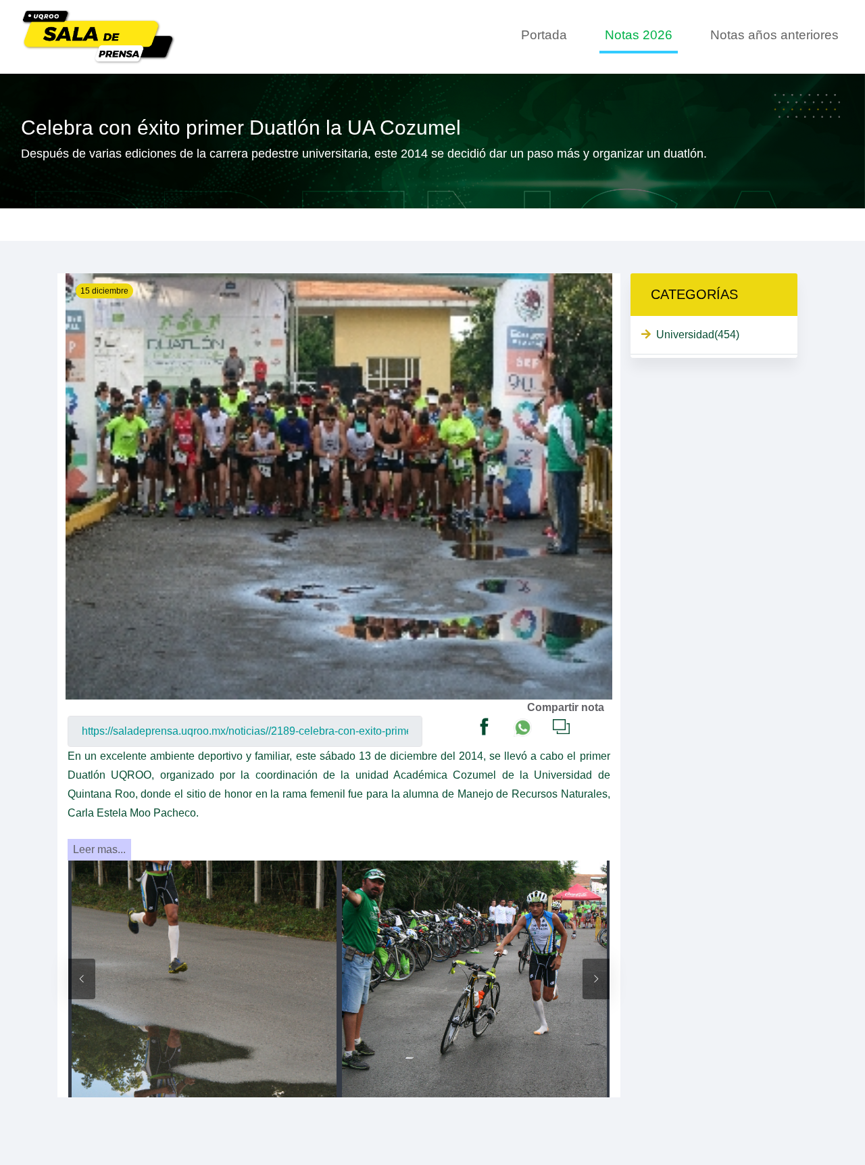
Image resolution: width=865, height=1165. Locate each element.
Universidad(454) (697, 334)
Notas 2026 (638, 35)
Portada (544, 35)
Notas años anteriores (774, 35)
